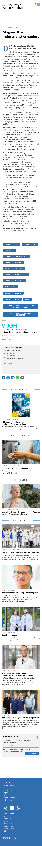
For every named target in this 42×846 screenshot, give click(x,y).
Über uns (7, 824)
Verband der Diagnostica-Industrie (20, 314)
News (17, 28)
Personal (12, 632)
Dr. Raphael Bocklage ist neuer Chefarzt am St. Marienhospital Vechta (17, 674)
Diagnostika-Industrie (16, 256)
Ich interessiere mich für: (12, 350)
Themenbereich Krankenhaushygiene (17, 468)
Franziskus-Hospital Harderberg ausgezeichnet (20, 552)
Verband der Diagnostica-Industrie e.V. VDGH (20, 332)
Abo (4, 816)
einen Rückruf (10, 356)
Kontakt (7, 819)
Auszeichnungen (15, 550)
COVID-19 (9, 250)
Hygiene (7, 793)
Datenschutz (9, 829)
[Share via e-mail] (22, 377)
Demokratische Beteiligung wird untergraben (20, 593)
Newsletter (8, 814)
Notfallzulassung (13, 269)
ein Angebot (10, 353)
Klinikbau (8, 800)
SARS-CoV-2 (10, 287)
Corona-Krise (11, 244)
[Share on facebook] (3, 377)
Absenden (32, 754)
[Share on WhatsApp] (17, 377)
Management (8, 785)
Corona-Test (30, 244)
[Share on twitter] (8, 377)
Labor (5, 795)
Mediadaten (8, 821)
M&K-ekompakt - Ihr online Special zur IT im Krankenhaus (14, 423)
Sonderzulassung (13, 293)
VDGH (27, 299)
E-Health (7, 790)
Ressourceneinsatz (14, 281)
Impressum (8, 826)
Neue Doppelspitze (9, 635)
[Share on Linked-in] (13, 377)
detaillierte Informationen (14, 358)
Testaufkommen (12, 299)
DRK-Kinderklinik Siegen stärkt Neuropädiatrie (21, 718)
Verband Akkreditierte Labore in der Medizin (20, 306)
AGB (4, 831)
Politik (11, 590)
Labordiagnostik (13, 262)
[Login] (35, 4)
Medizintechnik (11, 798)
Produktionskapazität (16, 275)
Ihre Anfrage (8, 364)
